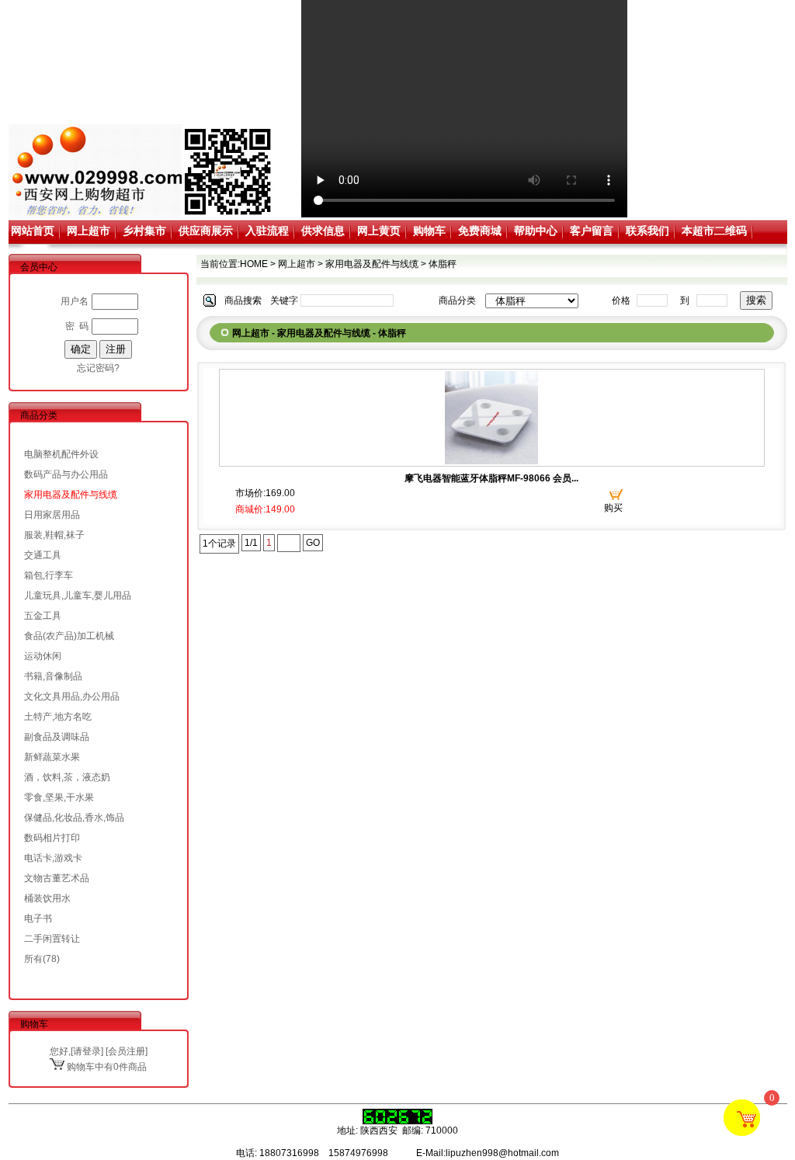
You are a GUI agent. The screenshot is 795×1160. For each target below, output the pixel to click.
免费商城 (480, 230)
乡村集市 (144, 230)
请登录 (87, 1051)
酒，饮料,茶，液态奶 (67, 777)
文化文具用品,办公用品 (72, 696)
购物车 (429, 230)
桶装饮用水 (47, 898)
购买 (613, 507)
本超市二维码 (714, 230)
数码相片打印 (52, 837)
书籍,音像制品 (53, 676)
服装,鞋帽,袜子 (54, 535)
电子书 (38, 918)
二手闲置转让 (52, 938)
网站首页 (32, 230)
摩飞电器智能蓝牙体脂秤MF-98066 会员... (491, 478)
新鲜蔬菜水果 (52, 757)
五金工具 (42, 615)
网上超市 (88, 230)
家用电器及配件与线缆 (70, 494)
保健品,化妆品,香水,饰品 (74, 817)
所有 (33, 958)
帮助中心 (535, 230)
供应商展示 (206, 230)
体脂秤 (443, 264)
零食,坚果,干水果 (59, 797)
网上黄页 (379, 230)
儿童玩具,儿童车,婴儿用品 (77, 595)
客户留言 (591, 230)
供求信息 (323, 230)
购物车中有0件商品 (105, 1066)
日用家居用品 (52, 514)
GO (313, 542)
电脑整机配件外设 (61, 454)
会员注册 (126, 1051)
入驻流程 (267, 230)
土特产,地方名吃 (58, 716)
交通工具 (42, 555)
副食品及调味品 (56, 736)
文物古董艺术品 (56, 878)
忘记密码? (98, 368)
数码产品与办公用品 (66, 474)
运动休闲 (42, 656)
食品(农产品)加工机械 (69, 635)
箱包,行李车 (48, 575)
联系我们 (647, 230)
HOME (254, 264)
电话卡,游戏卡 (53, 858)
